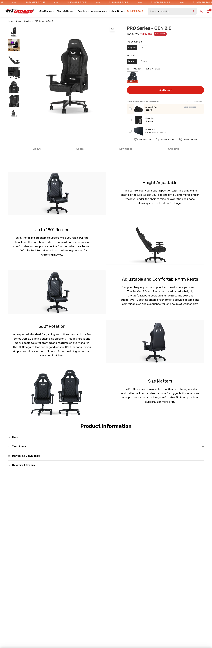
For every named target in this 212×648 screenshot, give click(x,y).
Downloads (125, 148)
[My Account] (201, 11)
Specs (80, 148)
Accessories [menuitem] (98, 11)
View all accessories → (194, 102)
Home (10, 21)
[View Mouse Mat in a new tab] (201, 131)
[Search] (193, 11)
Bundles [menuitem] (82, 11)
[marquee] (106, 2)
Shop (18, 21)
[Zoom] (112, 29)
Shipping (173, 148)
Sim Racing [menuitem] (45, 11)
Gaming (27, 21)
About (37, 148)
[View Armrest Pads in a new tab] (201, 109)
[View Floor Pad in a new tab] (201, 120)
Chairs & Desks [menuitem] (64, 11)
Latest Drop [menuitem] (116, 11)
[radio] (132, 47)
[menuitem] (135, 11)
